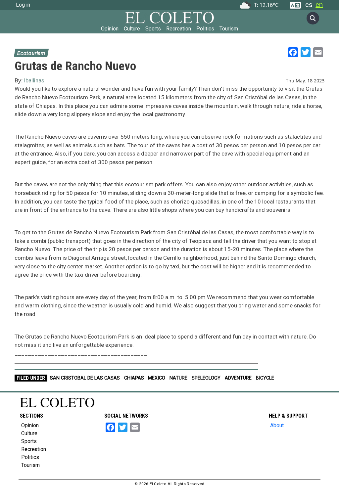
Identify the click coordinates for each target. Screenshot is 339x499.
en (319, 5)
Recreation (178, 28)
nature (178, 378)
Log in (23, 5)
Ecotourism (31, 53)
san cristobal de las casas (85, 378)
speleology (206, 378)
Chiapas (134, 378)
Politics (205, 28)
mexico (156, 378)
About (277, 425)
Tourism (228, 28)
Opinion (110, 28)
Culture (132, 28)
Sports (153, 28)
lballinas (34, 80)
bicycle (265, 378)
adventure (238, 378)
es (309, 5)
